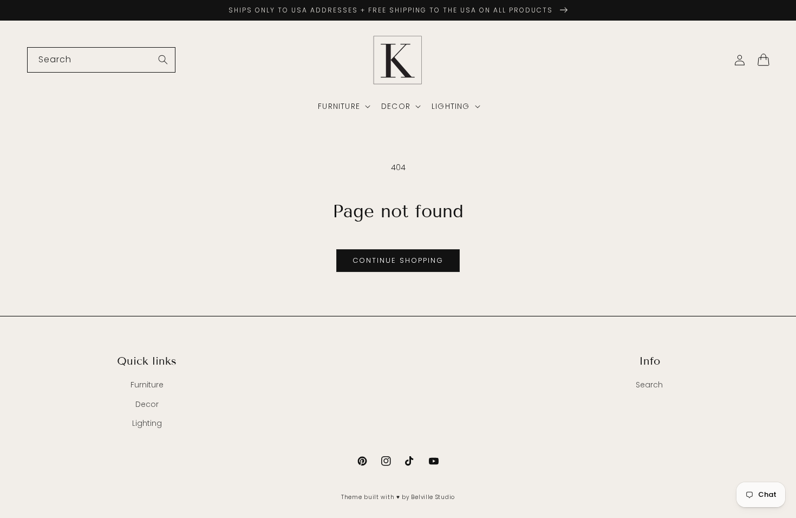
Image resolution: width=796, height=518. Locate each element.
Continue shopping (398, 260)
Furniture (147, 384)
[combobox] (101, 60)
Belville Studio (433, 497)
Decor (147, 404)
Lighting (147, 423)
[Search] (163, 60)
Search (649, 384)
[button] (343, 106)
